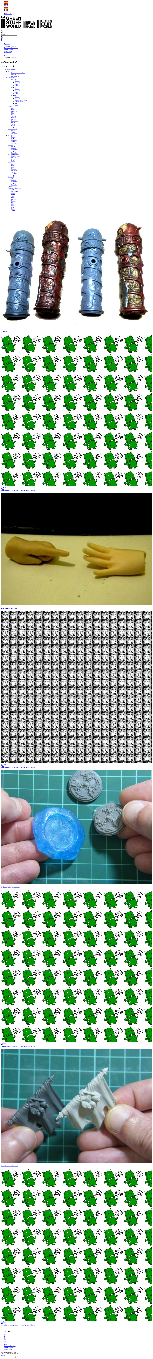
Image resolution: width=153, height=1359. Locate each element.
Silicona (13, 159)
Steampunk (11, 177)
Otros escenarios (19, 101)
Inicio (5, 1344)
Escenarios (14, 95)
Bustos (13, 108)
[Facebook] (4, 1335)
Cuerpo (13, 201)
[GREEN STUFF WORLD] (5, 43)
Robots (13, 130)
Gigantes (13, 116)
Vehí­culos (14, 143)
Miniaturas (14, 140)
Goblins (13, 117)
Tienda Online (8, 51)
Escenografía (11, 77)
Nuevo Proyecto (8, 49)
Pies (12, 207)
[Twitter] (5, 1336)
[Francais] (6, 11)
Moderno (17, 82)
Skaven (13, 125)
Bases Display (15, 76)
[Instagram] (4, 1341)
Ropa (12, 209)
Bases (9, 71)
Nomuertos (14, 121)
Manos (13, 204)
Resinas (13, 157)
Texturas (10, 186)
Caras (13, 196)
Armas (13, 178)
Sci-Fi (16, 84)
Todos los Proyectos (9, 46)
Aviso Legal (4, 1355)
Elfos (12, 113)
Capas (13, 194)
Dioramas (14, 79)
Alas (12, 189)
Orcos (13, 124)
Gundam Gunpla (12, 129)
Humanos (14, 119)
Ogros (13, 122)
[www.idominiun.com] (8, 1357)
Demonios (14, 111)
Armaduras (14, 191)
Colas (13, 197)
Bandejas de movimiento (18, 73)
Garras (13, 202)
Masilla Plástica (15, 156)
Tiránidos (14, 173)
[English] (6, 5)
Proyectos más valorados (11, 48)
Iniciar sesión (8, 14)
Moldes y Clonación (13, 154)
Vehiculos (14, 133)
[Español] (6, 3)
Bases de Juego (15, 74)
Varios (16, 85)
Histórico (10, 135)
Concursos (7, 44)
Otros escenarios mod (21, 100)
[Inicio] (5, 55)
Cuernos (13, 199)
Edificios (13, 87)
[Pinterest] (4, 1339)
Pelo (12, 205)
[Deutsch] (6, 8)
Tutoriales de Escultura (14, 188)
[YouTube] (4, 1338)
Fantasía (17, 81)
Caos (12, 109)
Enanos (13, 114)
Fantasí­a (17, 89)
